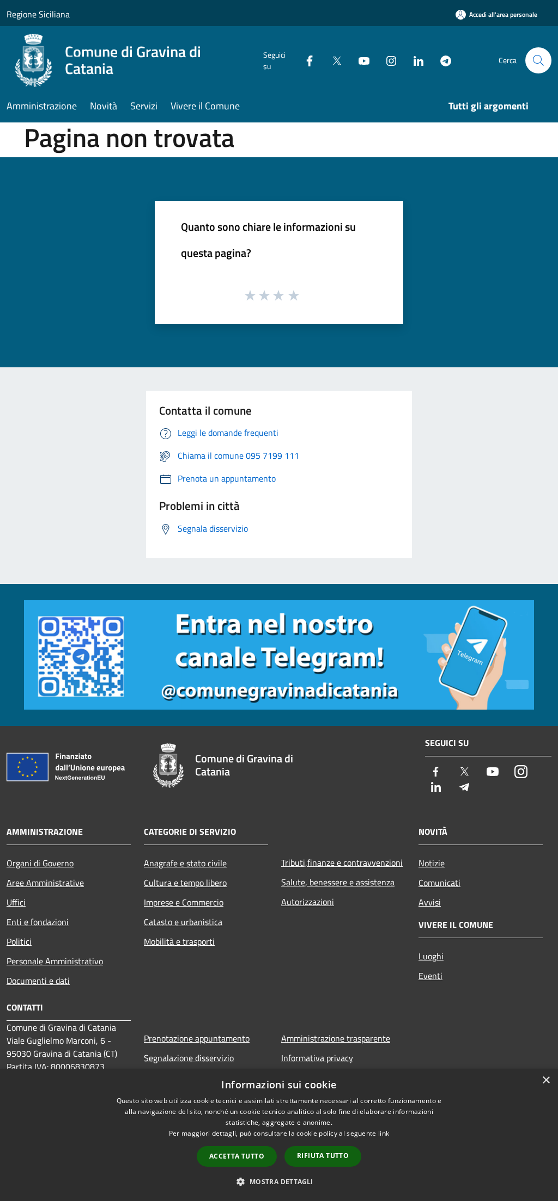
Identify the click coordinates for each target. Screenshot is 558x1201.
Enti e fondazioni (38, 921)
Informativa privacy (317, 1057)
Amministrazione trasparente (335, 1038)
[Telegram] (441, 60)
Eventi (430, 975)
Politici (19, 941)
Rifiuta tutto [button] (323, 1155)
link (383, 1133)
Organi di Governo (40, 863)
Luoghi (431, 956)
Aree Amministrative (45, 882)
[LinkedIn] (414, 60)
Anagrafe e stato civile (185, 863)
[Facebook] (305, 60)
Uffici (16, 902)
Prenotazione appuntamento (197, 1038)
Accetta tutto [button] (236, 1156)
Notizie (431, 863)
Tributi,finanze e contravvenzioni (342, 862)
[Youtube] (360, 60)
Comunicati (439, 882)
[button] (279, 1181)
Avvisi (429, 902)
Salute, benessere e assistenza (338, 882)
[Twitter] (332, 60)
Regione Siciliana (38, 14)
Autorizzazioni (307, 901)
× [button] (546, 1080)
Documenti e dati (38, 980)
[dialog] (279, 1135)
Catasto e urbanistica (183, 921)
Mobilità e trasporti (179, 941)
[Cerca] (538, 60)
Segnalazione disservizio (189, 1057)
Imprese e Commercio (183, 902)
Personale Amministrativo (55, 961)
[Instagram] (387, 60)
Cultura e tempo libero (185, 882)
